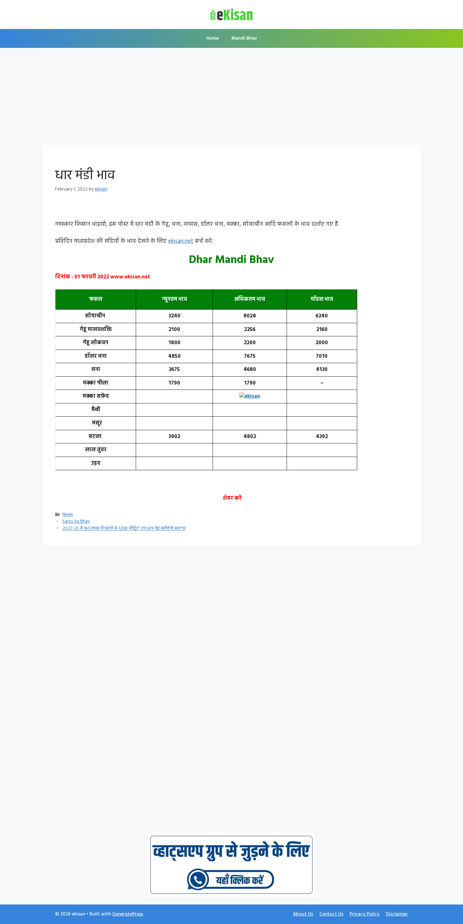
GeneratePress (127, 914)
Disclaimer (397, 914)
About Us (303, 914)
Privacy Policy (365, 914)
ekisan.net (180, 241)
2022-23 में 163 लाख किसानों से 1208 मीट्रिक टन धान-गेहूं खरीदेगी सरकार (124, 529)
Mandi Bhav (244, 38)
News (67, 515)
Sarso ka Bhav (76, 522)
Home (212, 38)
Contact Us (331, 914)
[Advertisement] (231, 98)
